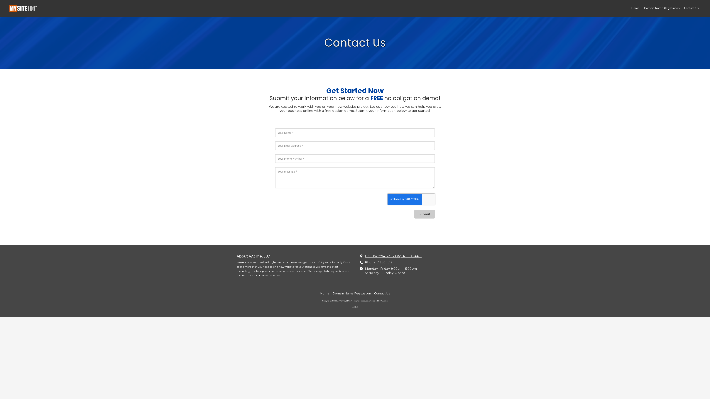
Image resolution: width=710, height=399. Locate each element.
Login (355, 307)
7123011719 (385, 262)
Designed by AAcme (378, 301)
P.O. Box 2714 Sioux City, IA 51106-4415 (393, 256)
